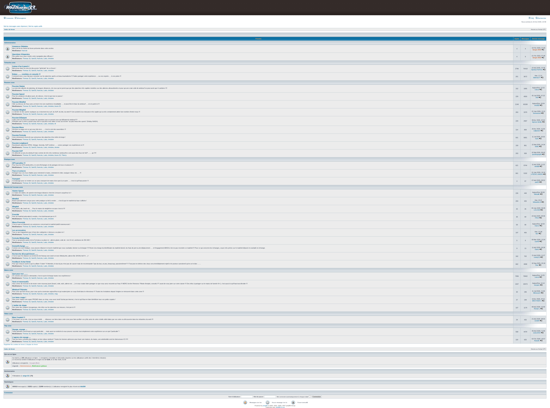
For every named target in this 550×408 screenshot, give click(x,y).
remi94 (537, 321)
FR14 (537, 218)
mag (56, 294)
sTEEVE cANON (537, 174)
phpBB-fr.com (280, 407)
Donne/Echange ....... (20, 246)
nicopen (537, 285)
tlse (537, 233)
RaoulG (537, 341)
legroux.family (537, 122)
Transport (16, 179)
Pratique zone (9, 159)
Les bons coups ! (19, 298)
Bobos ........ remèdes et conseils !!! (26, 74)
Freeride (15, 215)
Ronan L (537, 309)
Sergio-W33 (537, 50)
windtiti (537, 166)
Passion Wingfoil (19, 110)
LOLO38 (537, 210)
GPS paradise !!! (18, 163)
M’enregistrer (21, 18)
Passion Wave (18, 127)
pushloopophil (537, 154)
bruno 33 (58, 106)
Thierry (64, 155)
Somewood (537, 113)
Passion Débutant (19, 118)
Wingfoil (15, 207)
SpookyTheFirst (536, 70)
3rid (537, 97)
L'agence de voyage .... (21, 337)
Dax (536, 265)
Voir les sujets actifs (35, 26)
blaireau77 (536, 77)
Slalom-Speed (17, 191)
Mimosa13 (536, 293)
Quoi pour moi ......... (20, 274)
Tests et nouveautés (20, 282)
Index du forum (9, 29)
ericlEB (536, 105)
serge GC (26, 376)
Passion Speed (18, 94)
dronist (57, 147)
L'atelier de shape (19, 305)
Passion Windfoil (19, 102)
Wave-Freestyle (18, 222)
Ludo (45, 58)
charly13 (537, 257)
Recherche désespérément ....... (25, 254)
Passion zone (9, 82)
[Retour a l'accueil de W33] (20, 13)
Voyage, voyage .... (19, 329)
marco (537, 226)
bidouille (537, 194)
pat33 (537, 182)
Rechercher (541, 18)
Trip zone (7, 326)
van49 (537, 241)
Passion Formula (19, 135)
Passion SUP (17, 151)
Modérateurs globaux (39, 366)
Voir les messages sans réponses (15, 26)
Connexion (9, 18)
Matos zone (8, 270)
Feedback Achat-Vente (21, 262)
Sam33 (33, 58)
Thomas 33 (27, 58)
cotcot (537, 89)
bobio (537, 146)
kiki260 (83, 386)
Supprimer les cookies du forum (14, 344)
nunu (537, 138)
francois (24, 50)
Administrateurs (25, 366)
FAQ (532, 18)
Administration (10, 43)
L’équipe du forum (32, 344)
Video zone (8, 314)
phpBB (265, 405)
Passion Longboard (20, 143)
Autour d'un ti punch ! (21, 66)
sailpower (537, 131)
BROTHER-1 (536, 301)
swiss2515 (537, 333)
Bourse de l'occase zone (13, 187)
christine (51, 58)
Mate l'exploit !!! (18, 317)
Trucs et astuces (19, 171)
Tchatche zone (9, 62)
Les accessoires (19, 230)
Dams (537, 249)
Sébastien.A (537, 202)
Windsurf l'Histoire (19, 290)
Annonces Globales (20, 46)
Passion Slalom (18, 86)
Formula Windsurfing (20, 238)
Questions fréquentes (21, 54)
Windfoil (15, 199)
